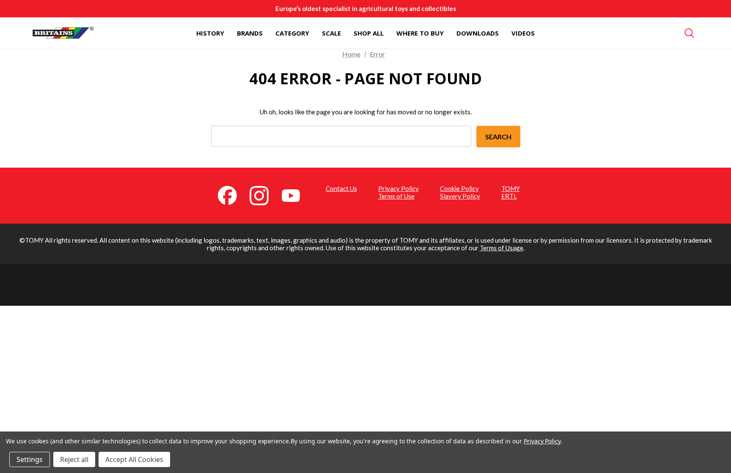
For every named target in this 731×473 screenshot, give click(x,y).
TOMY (510, 188)
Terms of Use (396, 196)
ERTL (509, 196)
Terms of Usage (501, 248)
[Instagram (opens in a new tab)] (264, 195)
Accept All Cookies (134, 459)
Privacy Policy (398, 188)
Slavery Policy (460, 196)
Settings (29, 459)
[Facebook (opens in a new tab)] (232, 195)
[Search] (689, 33)
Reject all (74, 459)
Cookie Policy (459, 188)
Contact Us (341, 188)
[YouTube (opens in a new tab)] (295, 195)
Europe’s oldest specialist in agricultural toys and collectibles (365, 8)
